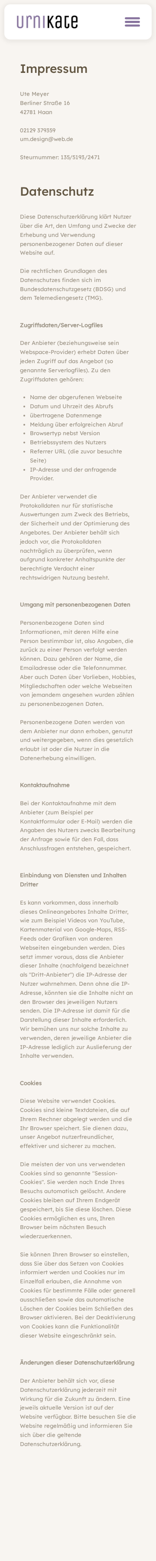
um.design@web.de (46, 138)
